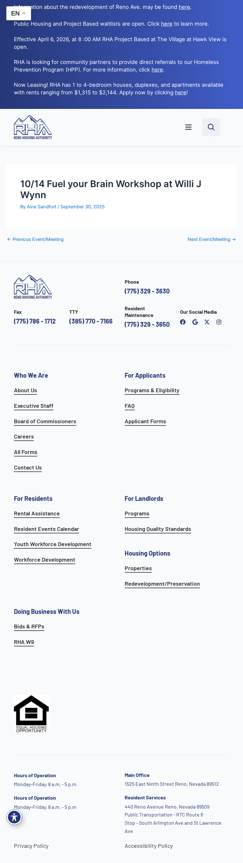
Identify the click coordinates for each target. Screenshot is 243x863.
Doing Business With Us (46, 611)
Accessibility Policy (149, 845)
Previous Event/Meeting (35, 239)
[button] (130, 127)
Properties (138, 567)
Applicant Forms (145, 421)
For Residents (33, 498)
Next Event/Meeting (212, 239)
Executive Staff (33, 405)
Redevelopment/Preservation (162, 583)
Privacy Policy (31, 845)
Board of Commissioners (45, 421)
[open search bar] (211, 127)
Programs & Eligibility (152, 390)
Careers (24, 436)
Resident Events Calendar (46, 528)
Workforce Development (44, 559)
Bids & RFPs (29, 626)
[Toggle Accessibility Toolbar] (14, 817)
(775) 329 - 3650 (147, 324)
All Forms (25, 451)
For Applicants (145, 375)
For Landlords (144, 498)
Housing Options (147, 553)
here (157, 69)
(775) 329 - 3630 (147, 291)
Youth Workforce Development (52, 543)
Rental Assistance (37, 513)
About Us (25, 390)
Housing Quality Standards (158, 528)
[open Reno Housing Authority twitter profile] (207, 322)
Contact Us (28, 467)
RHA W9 (24, 641)
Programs (137, 513)
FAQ (130, 405)
